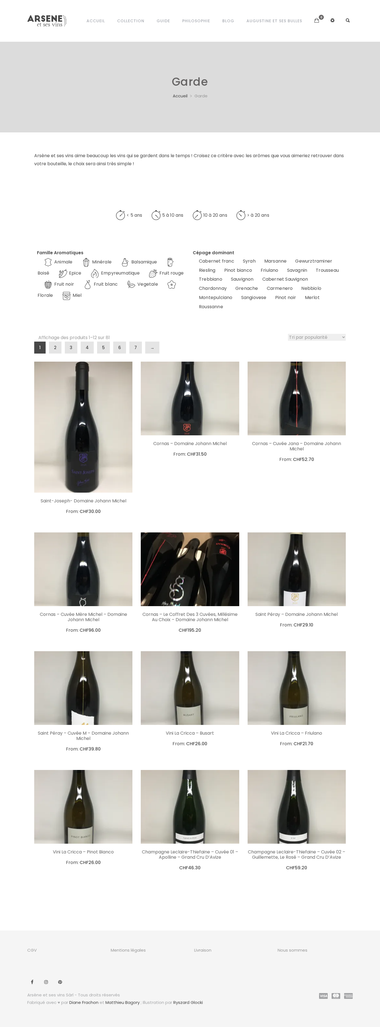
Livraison (202, 950)
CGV (32, 950)
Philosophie (196, 21)
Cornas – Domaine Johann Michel (190, 443)
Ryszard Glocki (188, 1002)
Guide (163, 21)
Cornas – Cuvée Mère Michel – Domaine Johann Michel (83, 617)
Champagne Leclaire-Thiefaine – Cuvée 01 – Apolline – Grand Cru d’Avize (190, 854)
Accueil (96, 21)
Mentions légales (128, 950)
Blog (228, 21)
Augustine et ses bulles (274, 21)
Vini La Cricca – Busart (190, 733)
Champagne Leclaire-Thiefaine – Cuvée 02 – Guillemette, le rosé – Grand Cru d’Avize (296, 854)
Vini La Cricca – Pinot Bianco (83, 852)
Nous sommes (292, 950)
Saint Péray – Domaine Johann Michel (296, 614)
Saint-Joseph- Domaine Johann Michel (83, 501)
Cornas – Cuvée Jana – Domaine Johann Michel (296, 446)
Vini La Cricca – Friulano (296, 733)
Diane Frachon (83, 1002)
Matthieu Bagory (122, 1002)
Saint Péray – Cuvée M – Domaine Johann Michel (83, 736)
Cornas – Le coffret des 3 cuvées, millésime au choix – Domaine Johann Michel (190, 617)
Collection (130, 21)
